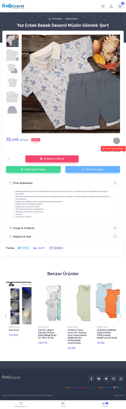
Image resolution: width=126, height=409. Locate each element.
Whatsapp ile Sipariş (35, 169)
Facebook (57, 248)
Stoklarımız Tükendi (54, 158)
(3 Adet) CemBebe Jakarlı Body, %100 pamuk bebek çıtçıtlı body (107, 334)
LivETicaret (119, 395)
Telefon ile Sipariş (94, 169)
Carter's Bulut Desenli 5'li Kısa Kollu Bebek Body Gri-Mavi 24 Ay (47, 334)
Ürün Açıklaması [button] (23, 183)
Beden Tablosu (113, 151)
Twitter (25, 248)
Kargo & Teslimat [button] (24, 228)
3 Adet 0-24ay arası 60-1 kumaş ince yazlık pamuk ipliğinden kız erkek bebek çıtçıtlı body (77, 336)
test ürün (14, 330)
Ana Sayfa (57, 19)
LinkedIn (41, 248)
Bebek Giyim (71, 19)
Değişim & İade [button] (22, 236)
